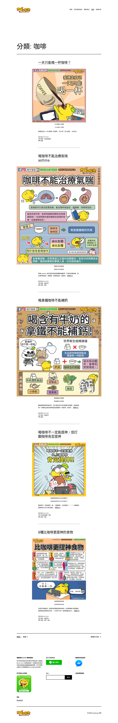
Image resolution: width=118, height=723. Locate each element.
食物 (48, 620)
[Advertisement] (59, 30)
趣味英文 (87, 9)
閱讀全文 (70, 276)
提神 (45, 517)
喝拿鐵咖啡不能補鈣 (53, 300)
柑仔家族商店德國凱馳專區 (25, 665)
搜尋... (48, 673)
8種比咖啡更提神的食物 (55, 532)
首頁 (71, 9)
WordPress (95, 713)
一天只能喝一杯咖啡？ (54, 62)
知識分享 (98, 9)
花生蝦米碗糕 (47, 139)
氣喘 (45, 285)
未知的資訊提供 (79, 673)
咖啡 (92, 9)
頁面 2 (25, 637)
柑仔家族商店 (78, 9)
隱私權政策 (20, 700)
